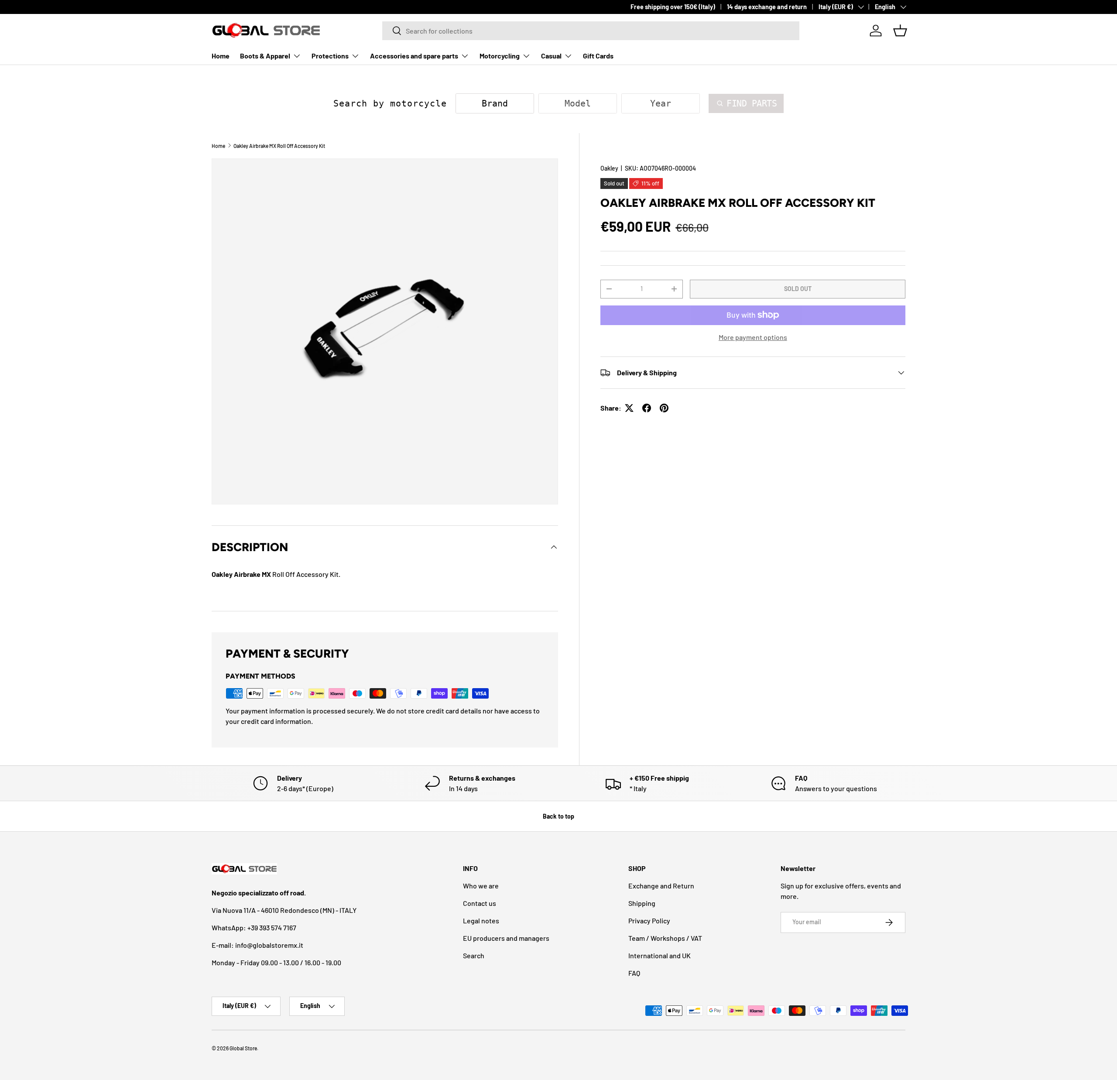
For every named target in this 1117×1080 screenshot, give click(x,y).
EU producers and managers (506, 938)
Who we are (481, 885)
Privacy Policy (649, 920)
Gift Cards (598, 55)
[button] (900, 30)
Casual (551, 55)
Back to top (558, 816)
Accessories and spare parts (414, 55)
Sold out (798, 288)
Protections (330, 55)
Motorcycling (500, 55)
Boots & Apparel (265, 55)
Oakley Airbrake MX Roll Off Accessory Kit (279, 146)
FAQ (634, 973)
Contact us (479, 903)
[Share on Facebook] (646, 408)
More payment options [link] (753, 337)
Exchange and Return (661, 885)
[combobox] (590, 30)
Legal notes (481, 920)
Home (221, 55)
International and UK (659, 955)
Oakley (609, 168)
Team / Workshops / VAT (665, 938)
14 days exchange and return (767, 6)
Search (473, 955)
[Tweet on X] (629, 408)
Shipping (641, 903)
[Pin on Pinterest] (664, 408)
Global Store (243, 1048)
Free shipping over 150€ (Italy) (672, 6)
